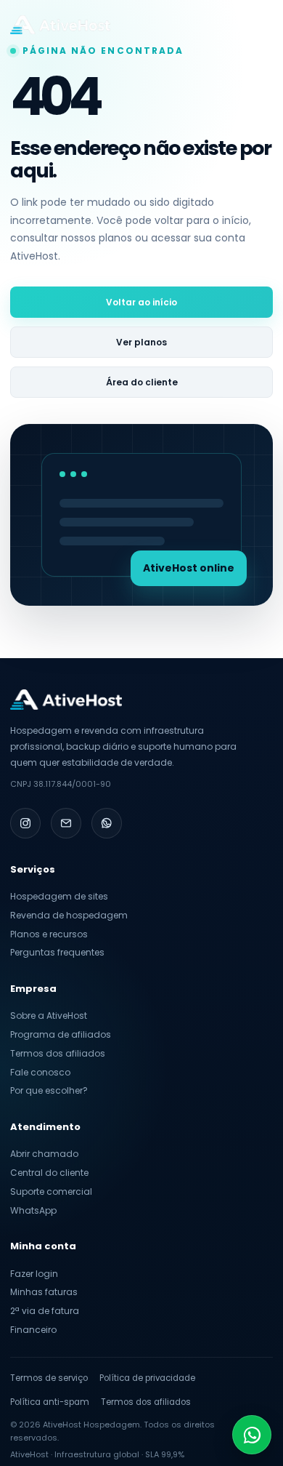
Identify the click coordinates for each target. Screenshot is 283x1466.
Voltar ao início (141, 302)
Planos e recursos (49, 934)
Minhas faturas (44, 1292)
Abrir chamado (44, 1153)
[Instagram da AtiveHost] (25, 823)
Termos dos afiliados (57, 1053)
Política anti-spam (49, 1402)
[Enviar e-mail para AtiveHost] (66, 823)
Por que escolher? (49, 1090)
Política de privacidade (147, 1378)
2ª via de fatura (44, 1311)
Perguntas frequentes (57, 952)
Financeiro (33, 1329)
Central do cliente (49, 1172)
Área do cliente (142, 382)
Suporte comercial (51, 1191)
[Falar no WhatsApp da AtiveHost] (106, 823)
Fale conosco (40, 1072)
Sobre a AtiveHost (48, 1015)
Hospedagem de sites (59, 896)
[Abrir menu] (258, 24)
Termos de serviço (49, 1378)
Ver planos (141, 342)
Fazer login (34, 1273)
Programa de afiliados (60, 1034)
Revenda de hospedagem (69, 915)
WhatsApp (33, 1210)
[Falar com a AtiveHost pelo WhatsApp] (251, 1434)
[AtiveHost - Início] (60, 24)
